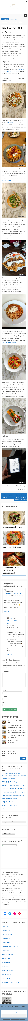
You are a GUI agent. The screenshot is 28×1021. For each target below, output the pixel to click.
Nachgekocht (18, 788)
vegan (15, 798)
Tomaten (11, 798)
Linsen (3, 788)
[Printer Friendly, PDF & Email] (21, 489)
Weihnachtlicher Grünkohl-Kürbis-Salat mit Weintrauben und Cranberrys (16, 726)
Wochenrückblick (15, 805)
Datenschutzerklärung (15, 1019)
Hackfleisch (12, 778)
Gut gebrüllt (5, 950)
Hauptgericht (8, 781)
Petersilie (9, 792)
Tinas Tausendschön (7, 970)
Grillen (8, 778)
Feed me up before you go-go (10, 946)
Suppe (6, 798)
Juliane (11, 618)
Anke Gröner (5, 926)
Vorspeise (15, 801)
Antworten (6, 611)
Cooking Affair (6, 938)
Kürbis (17, 785)
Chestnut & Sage (6, 930)
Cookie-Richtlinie (6, 1019)
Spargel (19, 795)
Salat (3, 795)
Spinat (3, 798)
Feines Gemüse (6, 942)
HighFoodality (6, 958)
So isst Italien (15, 795)
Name (5, 690)
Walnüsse (19, 801)
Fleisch (4, 778)
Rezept (18, 792)
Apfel (3, 773)
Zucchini (11, 808)
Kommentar (6, 671)
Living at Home (9, 788)
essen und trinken (12, 775)
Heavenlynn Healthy (7, 954)
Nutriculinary (5, 966)
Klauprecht (11, 122)
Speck (23, 795)
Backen (7, 773)
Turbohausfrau (6, 974)
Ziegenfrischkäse (5, 807)
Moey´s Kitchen (6, 962)
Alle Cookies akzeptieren (14, 1012)
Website (5, 703)
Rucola (23, 792)
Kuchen (14, 785)
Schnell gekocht (9, 795)
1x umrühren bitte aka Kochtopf (10, 982)
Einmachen (4, 775)
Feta (19, 775)
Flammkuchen (23, 775)
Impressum (22, 1019)
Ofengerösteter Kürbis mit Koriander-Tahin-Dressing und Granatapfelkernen (16, 731)
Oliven (24, 788)
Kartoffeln (4, 785)
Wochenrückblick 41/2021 (8, 496)
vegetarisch (7, 801)
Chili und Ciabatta (7, 934)
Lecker (21, 785)
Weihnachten (5, 805)
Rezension (13, 792)
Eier (20, 773)
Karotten (21, 782)
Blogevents (12, 773)
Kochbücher (9, 785)
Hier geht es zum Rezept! (9, 342)
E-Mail (5, 696)
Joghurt (16, 782)
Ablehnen (14, 1016)
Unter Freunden (6, 978)
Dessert (17, 773)
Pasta (4, 792)
